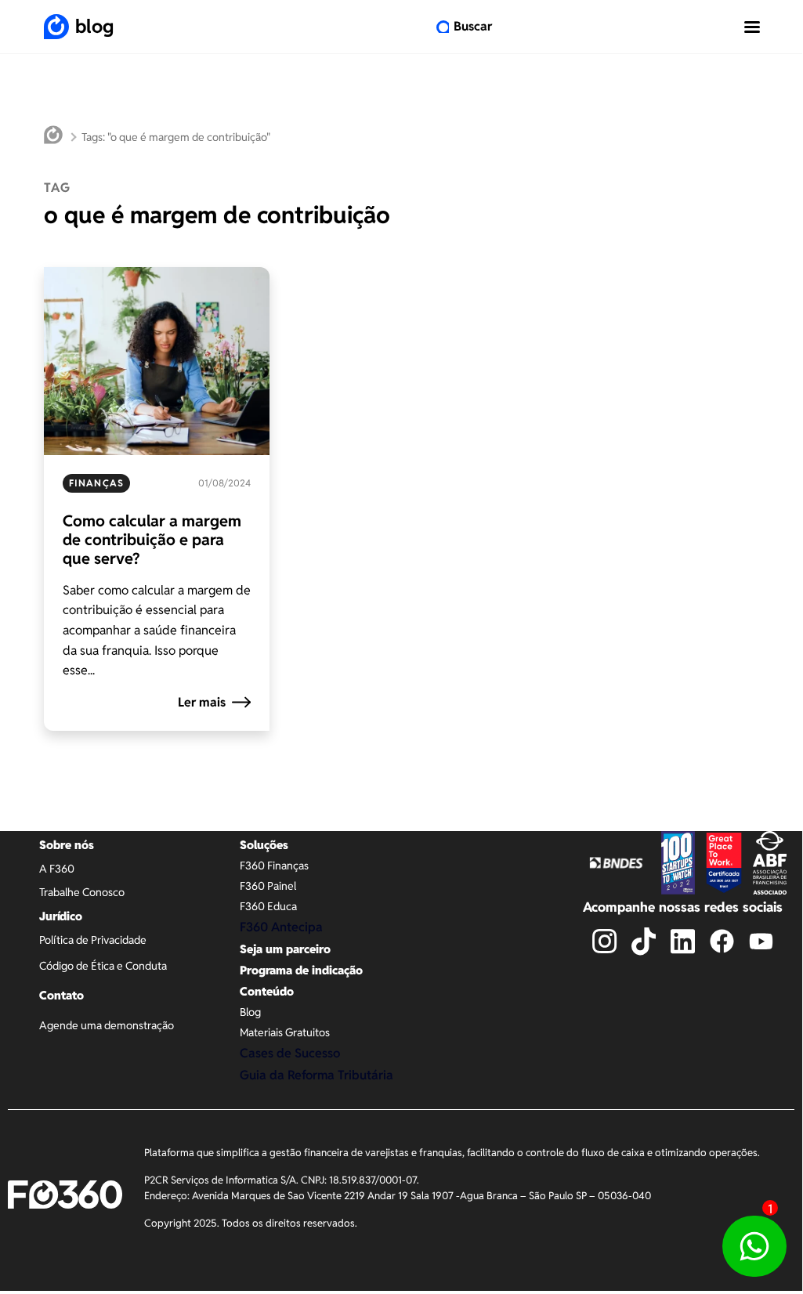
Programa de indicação (301, 970)
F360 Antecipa (281, 927)
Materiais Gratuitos (285, 1032)
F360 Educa (268, 906)
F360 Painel (268, 886)
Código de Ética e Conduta (103, 966)
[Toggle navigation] (752, 26)
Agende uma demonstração (106, 1025)
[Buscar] (442, 26)
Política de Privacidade (92, 940)
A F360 (56, 869)
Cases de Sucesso (290, 1053)
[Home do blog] (53, 137)
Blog (250, 1012)
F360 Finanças (274, 865)
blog (94, 26)
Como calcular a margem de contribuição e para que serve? (152, 540)
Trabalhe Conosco (82, 892)
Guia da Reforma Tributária (316, 1075)
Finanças (96, 483)
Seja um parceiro (285, 949)
